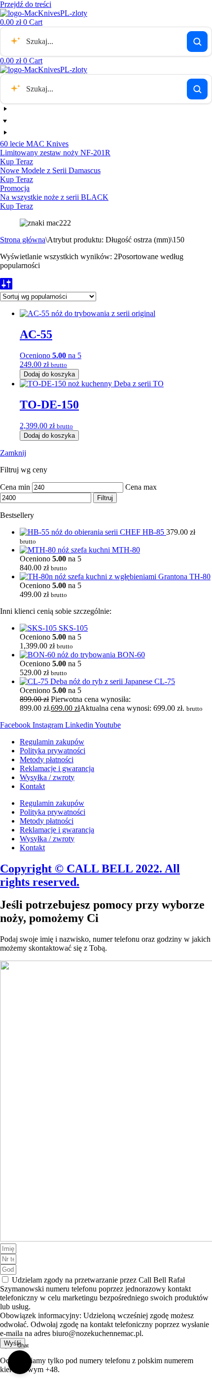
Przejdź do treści (25, 4)
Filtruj (105, 498)
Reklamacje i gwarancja (57, 768)
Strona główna (22, 239)
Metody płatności (46, 759)
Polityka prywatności (52, 750)
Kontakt (32, 786)
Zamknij (13, 453)
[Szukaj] (197, 41)
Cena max (141, 487)
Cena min (15, 487)
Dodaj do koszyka (49, 374)
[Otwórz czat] (20, 1362)
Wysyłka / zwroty (47, 777)
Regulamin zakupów (52, 741)
